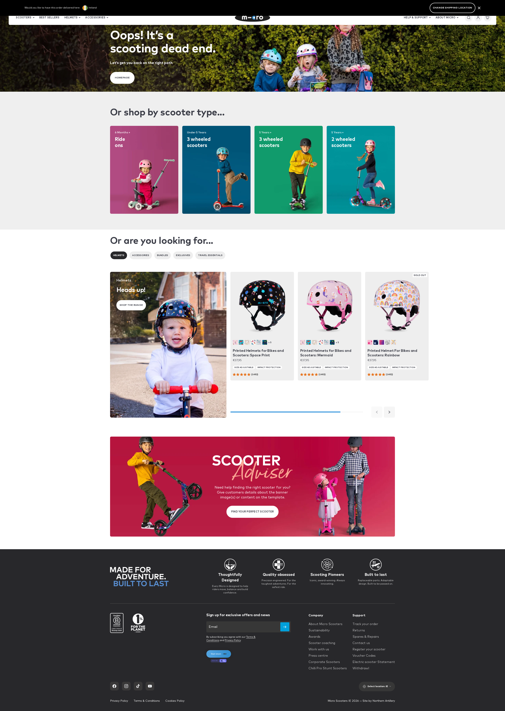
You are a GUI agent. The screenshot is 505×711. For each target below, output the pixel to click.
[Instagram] (126, 686)
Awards (314, 636)
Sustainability (319, 630)
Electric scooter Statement (374, 662)
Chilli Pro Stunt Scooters (328, 668)
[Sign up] (284, 626)
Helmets (118, 255)
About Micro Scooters (325, 624)
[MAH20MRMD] (235, 342)
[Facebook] (114, 686)
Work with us (319, 649)
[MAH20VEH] (264, 342)
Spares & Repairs (366, 636)
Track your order (365, 624)
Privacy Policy (233, 640)
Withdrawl (361, 668)
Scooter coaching (322, 643)
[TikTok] (138, 686)
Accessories (140, 255)
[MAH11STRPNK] (370, 342)
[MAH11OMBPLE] (381, 342)
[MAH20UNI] (253, 342)
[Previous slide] (376, 412)
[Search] (469, 18)
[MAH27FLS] (258, 342)
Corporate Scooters (324, 662)
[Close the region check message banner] (479, 8)
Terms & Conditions (147, 701)
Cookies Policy (174, 701)
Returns (359, 630)
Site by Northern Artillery (379, 701)
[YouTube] (150, 686)
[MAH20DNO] (241, 342)
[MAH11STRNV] (375, 342)
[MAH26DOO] (387, 342)
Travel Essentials (210, 255)
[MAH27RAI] (393, 342)
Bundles (162, 255)
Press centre (318, 655)
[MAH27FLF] (247, 342)
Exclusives (183, 255)
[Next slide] (389, 412)
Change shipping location (452, 8)
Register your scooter (369, 649)
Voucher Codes (364, 655)
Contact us (361, 643)
